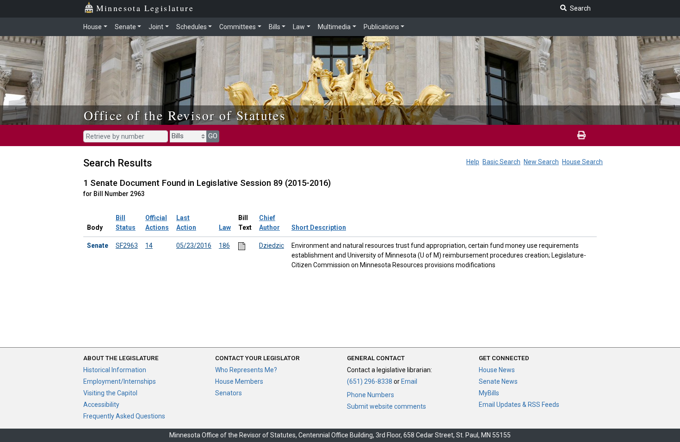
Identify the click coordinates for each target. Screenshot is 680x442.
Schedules (191, 27)
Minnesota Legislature (145, 7)
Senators (228, 393)
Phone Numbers (370, 395)
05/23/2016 (193, 245)
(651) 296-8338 (369, 381)
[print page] (581, 135)
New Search (541, 162)
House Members (239, 381)
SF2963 (127, 245)
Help (472, 162)
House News (497, 370)
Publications (381, 27)
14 (149, 245)
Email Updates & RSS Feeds (519, 404)
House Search (582, 162)
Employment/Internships (119, 381)
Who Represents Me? (246, 370)
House (92, 27)
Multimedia (334, 27)
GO (212, 136)
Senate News (498, 381)
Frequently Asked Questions (124, 416)
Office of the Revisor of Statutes (185, 115)
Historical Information (114, 370)
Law (299, 27)
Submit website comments (386, 406)
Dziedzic (271, 245)
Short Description (318, 227)
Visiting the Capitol (110, 393)
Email (409, 381)
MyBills (489, 393)
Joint (155, 27)
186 (224, 245)
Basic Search (501, 162)
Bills (274, 27)
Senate (125, 27)
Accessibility (101, 404)
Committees (237, 27)
